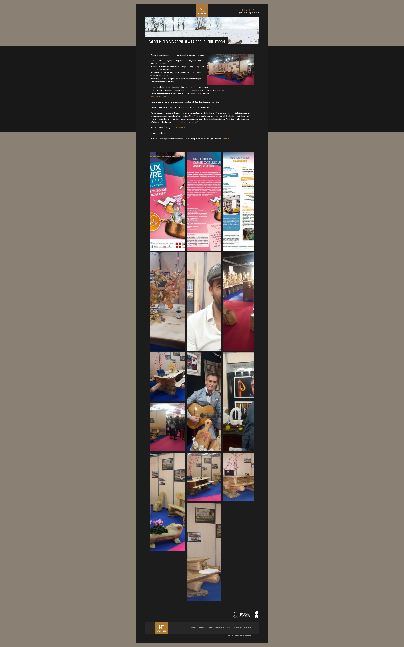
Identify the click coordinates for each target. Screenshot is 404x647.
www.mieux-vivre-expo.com (160, 96)
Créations (202, 628)
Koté (249, 635)
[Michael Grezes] (202, 10)
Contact (247, 628)
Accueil (193, 628)
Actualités (237, 628)
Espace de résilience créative (220, 628)
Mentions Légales (233, 635)
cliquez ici (180, 127)
